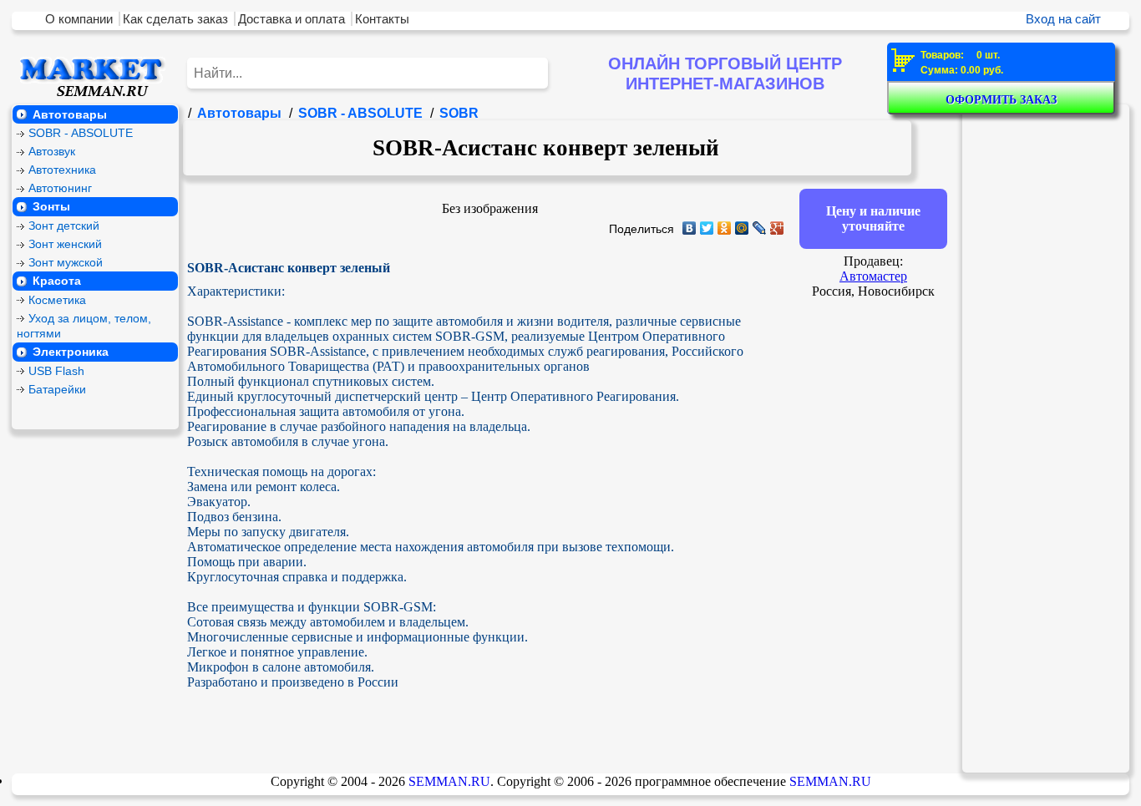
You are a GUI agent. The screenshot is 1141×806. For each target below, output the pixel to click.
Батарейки (57, 389)
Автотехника (62, 170)
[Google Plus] (777, 228)
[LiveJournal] (759, 228)
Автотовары (70, 114)
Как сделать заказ (175, 19)
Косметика (57, 300)
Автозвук (51, 151)
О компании (79, 19)
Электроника (71, 352)
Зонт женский (65, 244)
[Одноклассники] (724, 228)
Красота (57, 281)
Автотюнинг (60, 188)
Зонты (51, 206)
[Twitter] (707, 228)
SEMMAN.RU (449, 781)
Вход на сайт (1063, 19)
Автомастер (873, 276)
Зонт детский (63, 226)
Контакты (382, 19)
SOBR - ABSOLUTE (80, 133)
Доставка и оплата (291, 19)
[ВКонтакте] (689, 228)
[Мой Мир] (742, 228)
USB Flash (56, 371)
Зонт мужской (65, 262)
